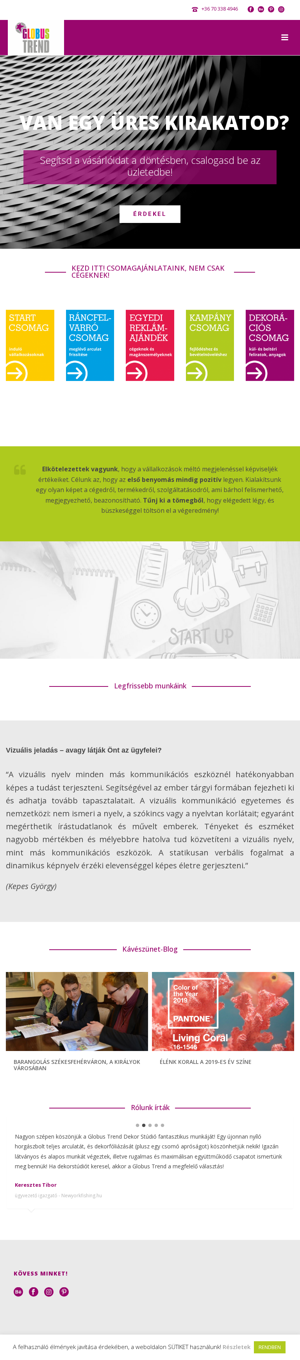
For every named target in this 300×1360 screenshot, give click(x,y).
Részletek (236, 1347)
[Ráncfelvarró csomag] (90, 421)
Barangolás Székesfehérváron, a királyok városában (77, 1065)
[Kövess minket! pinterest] (64, 1292)
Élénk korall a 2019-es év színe (206, 1061)
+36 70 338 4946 (220, 8)
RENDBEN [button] (270, 1347)
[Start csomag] (30, 421)
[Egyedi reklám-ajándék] (150, 421)
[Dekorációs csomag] (270, 421)
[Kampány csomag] (210, 421)
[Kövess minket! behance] (18, 1292)
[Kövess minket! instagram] (49, 1292)
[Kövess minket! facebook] (33, 1292)
